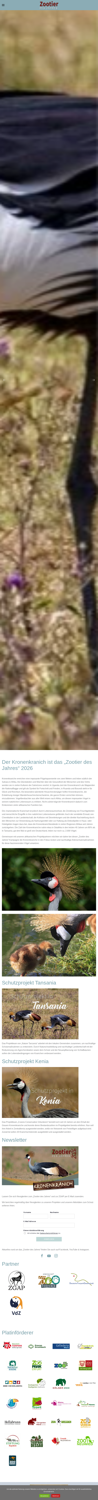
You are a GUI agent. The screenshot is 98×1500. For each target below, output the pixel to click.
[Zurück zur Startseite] (49, 5)
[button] (3, 5)
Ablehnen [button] (55, 1496)
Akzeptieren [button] (44, 1496)
